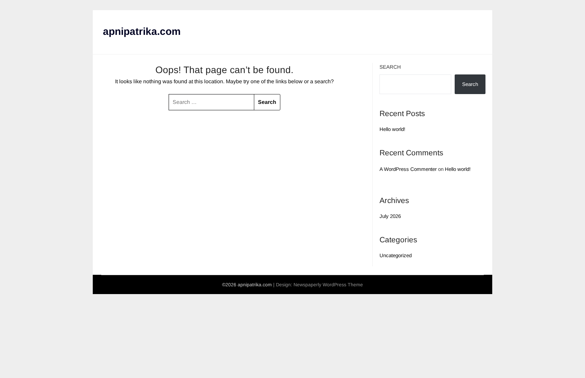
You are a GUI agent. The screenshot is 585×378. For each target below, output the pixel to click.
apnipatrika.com (142, 31)
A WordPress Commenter (408, 169)
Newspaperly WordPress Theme (328, 284)
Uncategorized (396, 255)
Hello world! (392, 129)
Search (390, 67)
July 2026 (390, 216)
